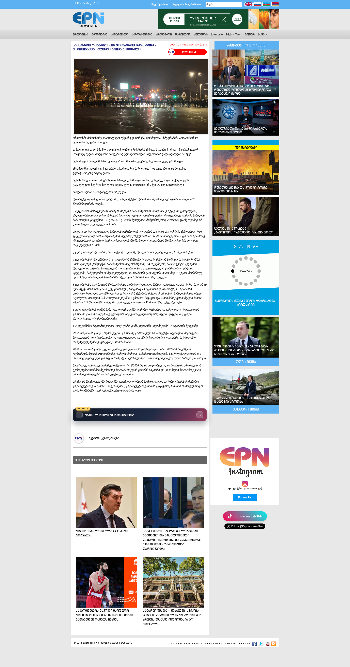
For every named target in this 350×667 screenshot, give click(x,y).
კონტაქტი (245, 643)
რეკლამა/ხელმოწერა (187, 4)
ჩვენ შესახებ (160, 4)
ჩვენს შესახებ (193, 643)
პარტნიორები (213, 643)
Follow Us (245, 497)
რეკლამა (230, 643)
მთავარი (176, 643)
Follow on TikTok (248, 516)
